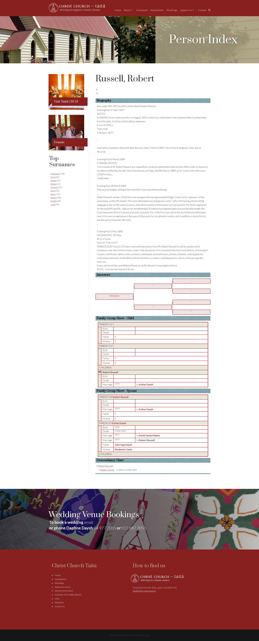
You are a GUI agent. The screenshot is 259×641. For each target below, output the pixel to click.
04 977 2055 (105, 527)
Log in (148, 635)
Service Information (64, 590)
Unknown (54, 173)
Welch (53, 184)
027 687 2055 (134, 527)
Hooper (54, 187)
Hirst (52, 190)
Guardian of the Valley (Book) (68, 594)
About (127, 10)
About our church (63, 587)
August (53, 197)
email (88, 522)
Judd (52, 204)
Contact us (60, 606)
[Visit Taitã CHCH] (66, 109)
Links (57, 598)
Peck (52, 177)
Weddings (172, 10)
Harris (53, 180)
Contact (202, 10)
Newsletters (157, 10)
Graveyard (142, 10)
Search (210, 10)
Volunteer (59, 602)
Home (118, 10)
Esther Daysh (119, 423)
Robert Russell (110, 372)
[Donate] (66, 149)
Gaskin (53, 201)
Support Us (186, 10)
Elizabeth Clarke (123, 449)
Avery (53, 194)
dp (143, 635)
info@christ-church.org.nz (144, 591)
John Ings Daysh (123, 444)
